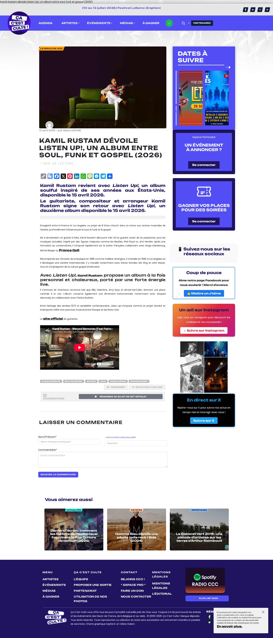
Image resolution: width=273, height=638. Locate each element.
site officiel (53, 318)
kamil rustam (118, 381)
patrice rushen (138, 381)
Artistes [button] (69, 23)
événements (54, 584)
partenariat (85, 590)
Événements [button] (98, 23)
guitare (91, 381)
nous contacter (136, 596)
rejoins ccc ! (133, 579)
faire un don (132, 590)
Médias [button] (126, 23)
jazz (103, 381)
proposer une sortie (93, 584)
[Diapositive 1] (227, 67)
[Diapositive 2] (229, 67)
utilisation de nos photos (90, 599)
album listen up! (51, 381)
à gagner (151, 23)
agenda (46, 23)
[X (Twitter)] (267, 9)
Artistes (50, 579)
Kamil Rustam (90, 275)
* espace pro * (133, 584)
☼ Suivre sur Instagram (203, 330)
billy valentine (73, 381)
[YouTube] (253, 9)
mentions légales (161, 586)
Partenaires (202, 23)
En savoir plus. (229, 626)
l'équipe (81, 579)
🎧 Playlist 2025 (207, 598)
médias (49, 590)
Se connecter (204, 165)
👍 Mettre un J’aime (204, 293)
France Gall (69, 250)
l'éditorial (162, 593)
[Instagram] (260, 9)
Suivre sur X (203, 420)
